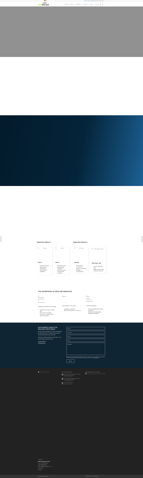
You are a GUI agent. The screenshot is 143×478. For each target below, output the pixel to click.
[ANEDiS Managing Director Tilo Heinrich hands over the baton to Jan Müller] (142, 239)
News (91, 4)
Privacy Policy (96, 357)
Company (85, 4)
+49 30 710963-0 (42, 341)
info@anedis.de (41, 343)
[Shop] (102, 4)
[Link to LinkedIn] (40, 1)
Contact (97, 4)
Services (71, 4)
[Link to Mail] (42, 1)
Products (66, 4)
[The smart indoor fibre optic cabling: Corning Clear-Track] (1, 239)
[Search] (104, 4)
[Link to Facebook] (39, 1)
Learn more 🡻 (42, 42)
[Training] (100, 4)
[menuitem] (104, 4)
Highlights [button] (78, 4)
